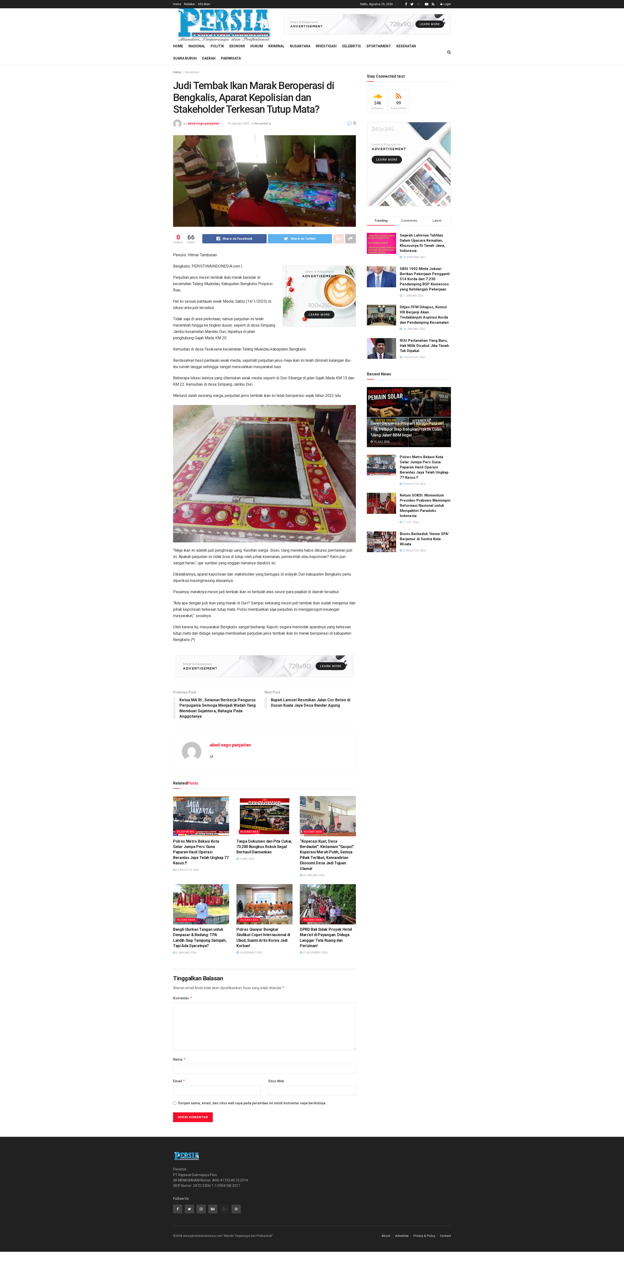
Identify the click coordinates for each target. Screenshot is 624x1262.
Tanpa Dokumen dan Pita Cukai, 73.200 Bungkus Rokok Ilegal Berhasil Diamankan (264, 847)
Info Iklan (204, 4)
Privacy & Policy (424, 1236)
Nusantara (300, 46)
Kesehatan (406, 46)
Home (177, 4)
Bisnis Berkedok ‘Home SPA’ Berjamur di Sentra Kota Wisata (424, 539)
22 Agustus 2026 (187, 869)
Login (447, 4)
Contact (445, 1236)
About (385, 1236)
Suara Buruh (185, 58)
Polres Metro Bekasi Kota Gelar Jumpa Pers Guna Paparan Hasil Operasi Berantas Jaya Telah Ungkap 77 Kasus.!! (201, 852)
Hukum (256, 46)
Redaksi (189, 4)
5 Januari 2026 (185, 952)
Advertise (402, 1236)
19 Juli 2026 (381, 441)
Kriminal (276, 46)
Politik (217, 46)
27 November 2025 (314, 952)
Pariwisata (231, 58)
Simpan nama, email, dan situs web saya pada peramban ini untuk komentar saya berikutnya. (252, 1103)
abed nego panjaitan (203, 123)
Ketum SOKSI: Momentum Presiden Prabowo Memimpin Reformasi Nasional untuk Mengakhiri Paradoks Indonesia (425, 505)
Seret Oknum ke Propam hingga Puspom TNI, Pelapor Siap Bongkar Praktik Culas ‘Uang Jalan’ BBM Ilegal (407, 429)
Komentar (182, 998)
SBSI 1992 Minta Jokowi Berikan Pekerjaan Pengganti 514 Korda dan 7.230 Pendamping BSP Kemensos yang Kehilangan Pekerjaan (425, 279)
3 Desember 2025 (250, 952)
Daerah (208, 58)
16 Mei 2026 (246, 858)
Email (179, 1081)
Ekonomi (237, 46)
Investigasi (326, 46)
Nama (179, 1059)
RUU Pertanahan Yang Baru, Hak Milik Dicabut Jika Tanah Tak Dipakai (424, 345)
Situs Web (276, 1081)
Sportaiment (378, 46)
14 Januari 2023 (238, 123)
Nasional (196, 46)
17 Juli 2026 (410, 522)
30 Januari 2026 (313, 875)
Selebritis (351, 46)
